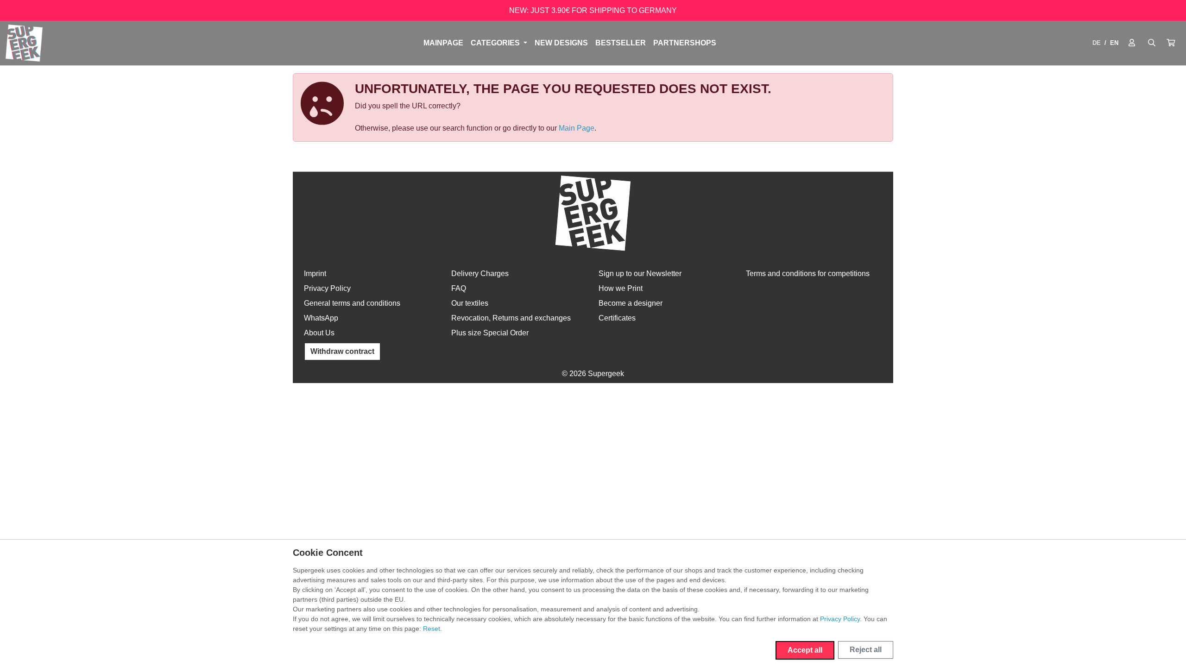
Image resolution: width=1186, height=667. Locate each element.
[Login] (1132, 43)
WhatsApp (321, 318)
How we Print (621, 288)
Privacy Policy (327, 288)
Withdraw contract (342, 351)
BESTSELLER (620, 43)
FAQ (458, 288)
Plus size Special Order (490, 333)
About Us (319, 333)
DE (1096, 42)
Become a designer (630, 303)
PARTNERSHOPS (684, 43)
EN (1114, 42)
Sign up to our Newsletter (640, 273)
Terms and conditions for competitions (808, 273)
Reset (431, 628)
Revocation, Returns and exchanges (511, 318)
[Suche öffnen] (1151, 43)
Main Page (576, 128)
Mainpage (443, 43)
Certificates (617, 318)
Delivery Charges (480, 273)
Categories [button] (496, 43)
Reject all (866, 650)
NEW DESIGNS (561, 43)
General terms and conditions (352, 303)
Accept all (805, 650)
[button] (1170, 43)
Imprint (315, 273)
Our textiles (469, 303)
